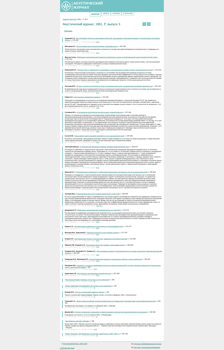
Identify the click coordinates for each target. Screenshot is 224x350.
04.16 (95, 269)
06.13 (97, 53)
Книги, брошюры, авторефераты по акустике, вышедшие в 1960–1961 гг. (92, 334)
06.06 (97, 131)
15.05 (95, 329)
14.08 (97, 108)
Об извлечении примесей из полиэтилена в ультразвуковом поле (99, 226)
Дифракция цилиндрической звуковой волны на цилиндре (98, 210)
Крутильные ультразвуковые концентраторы (94, 273)
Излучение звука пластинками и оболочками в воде (105, 245)
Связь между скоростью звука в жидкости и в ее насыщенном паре (99, 136)
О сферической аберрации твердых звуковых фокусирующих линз (104, 147)
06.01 (97, 255)
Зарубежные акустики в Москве (77, 321)
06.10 (97, 42)
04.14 (97, 261)
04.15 (97, 92)
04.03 (97, 65)
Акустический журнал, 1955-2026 (75, 344)
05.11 (97, 167)
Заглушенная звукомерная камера (87, 97)
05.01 (97, 142)
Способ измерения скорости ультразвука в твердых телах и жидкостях (115, 259)
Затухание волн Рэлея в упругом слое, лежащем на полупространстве (101, 239)
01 (94, 296)
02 (96, 335)
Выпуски (73, 19)
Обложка (68, 31)
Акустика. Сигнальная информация (147, 347)
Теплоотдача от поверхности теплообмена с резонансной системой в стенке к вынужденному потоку (115, 70)
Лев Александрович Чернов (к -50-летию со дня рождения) (87, 280)
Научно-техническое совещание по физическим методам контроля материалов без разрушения (111, 312)
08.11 (97, 82)
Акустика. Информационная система (147, 344)
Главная (66, 19)
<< (144, 24)
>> (149, 24)
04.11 (97, 205)
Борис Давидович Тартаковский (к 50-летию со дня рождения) (88, 286)
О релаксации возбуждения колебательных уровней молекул (99, 112)
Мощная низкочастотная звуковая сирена (102, 233)
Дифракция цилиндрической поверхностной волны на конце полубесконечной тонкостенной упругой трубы (117, 57)
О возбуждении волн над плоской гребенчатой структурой (97, 194)
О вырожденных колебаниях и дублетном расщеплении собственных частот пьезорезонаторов (111, 172)
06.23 (97, 228)
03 (94, 281)
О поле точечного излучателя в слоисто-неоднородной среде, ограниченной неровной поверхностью (114, 86)
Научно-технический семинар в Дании (89, 292)
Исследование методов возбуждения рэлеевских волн (97, 46)
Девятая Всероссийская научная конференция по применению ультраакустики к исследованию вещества (116, 301)
